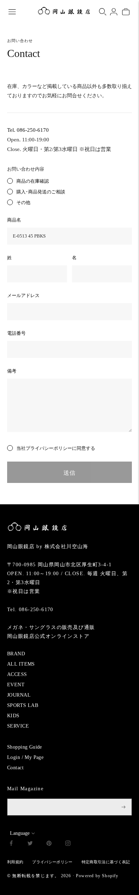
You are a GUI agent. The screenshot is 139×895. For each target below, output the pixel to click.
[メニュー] (12, 12)
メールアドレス (23, 295)
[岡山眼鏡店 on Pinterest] (49, 844)
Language (20, 833)
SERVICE (18, 726)
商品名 (14, 220)
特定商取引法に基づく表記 (106, 862)
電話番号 (16, 333)
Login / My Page (25, 757)
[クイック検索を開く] (103, 12)
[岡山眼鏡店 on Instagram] (68, 844)
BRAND (16, 653)
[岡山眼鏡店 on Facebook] (11, 844)
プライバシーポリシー (49, 448)
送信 (69, 473)
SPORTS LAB (22, 705)
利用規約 (15, 862)
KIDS (13, 715)
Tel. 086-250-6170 (28, 130)
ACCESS (17, 674)
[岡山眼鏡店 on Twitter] (30, 844)
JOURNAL (19, 695)
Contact (15, 767)
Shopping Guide (24, 747)
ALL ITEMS (21, 664)
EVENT (16, 684)
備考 (11, 371)
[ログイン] (114, 12)
